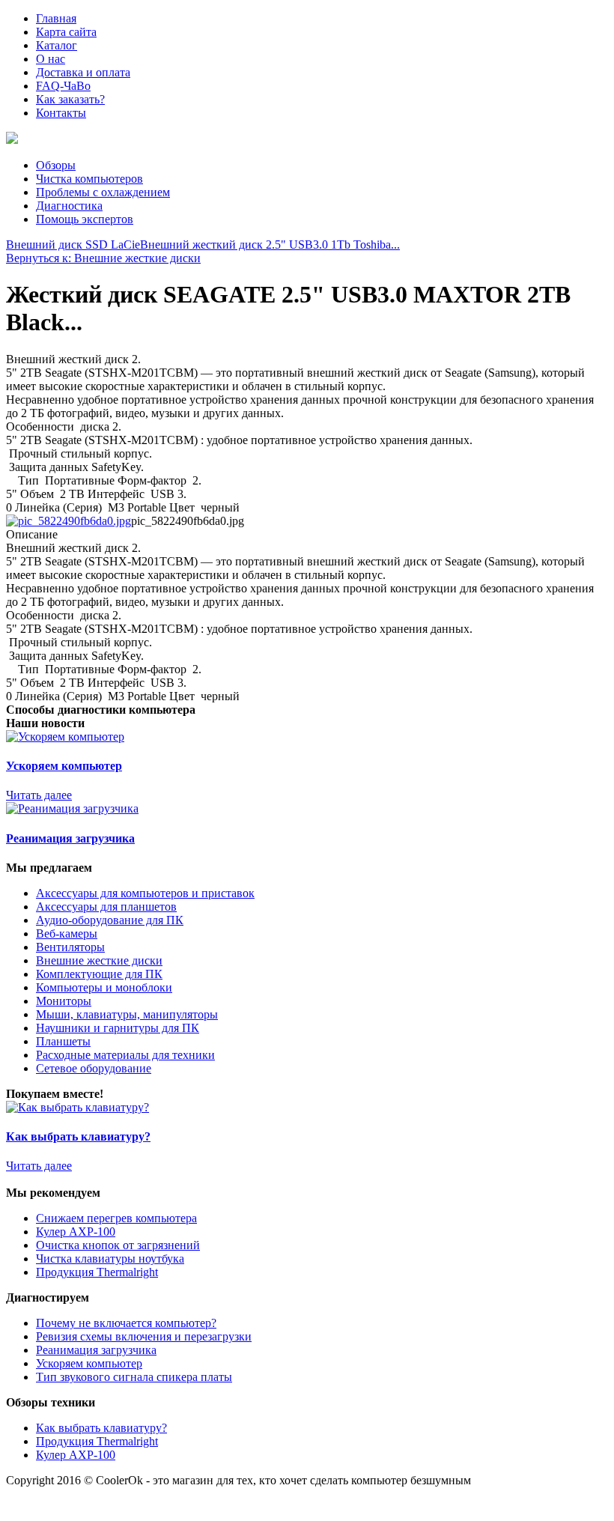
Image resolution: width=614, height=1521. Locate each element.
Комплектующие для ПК (99, 974)
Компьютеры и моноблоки (104, 987)
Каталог (56, 45)
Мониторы (63, 1001)
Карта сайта (66, 31)
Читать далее (39, 795)
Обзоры (56, 165)
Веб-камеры (66, 933)
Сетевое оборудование (93, 1068)
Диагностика (69, 205)
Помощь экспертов (84, 219)
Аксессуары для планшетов (106, 906)
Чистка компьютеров (89, 178)
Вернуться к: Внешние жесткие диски (103, 258)
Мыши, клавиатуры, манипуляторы (127, 1014)
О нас (50, 58)
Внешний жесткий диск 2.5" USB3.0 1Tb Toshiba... (270, 244)
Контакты (61, 112)
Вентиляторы (70, 947)
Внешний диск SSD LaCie (73, 244)
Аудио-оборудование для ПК (109, 920)
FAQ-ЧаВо (63, 85)
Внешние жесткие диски (99, 960)
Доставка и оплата (83, 72)
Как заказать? (70, 99)
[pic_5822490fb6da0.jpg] (68, 520)
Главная (56, 18)
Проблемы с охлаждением (103, 192)
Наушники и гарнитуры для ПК (117, 1027)
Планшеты (63, 1041)
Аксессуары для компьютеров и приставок (145, 893)
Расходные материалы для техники (125, 1054)
